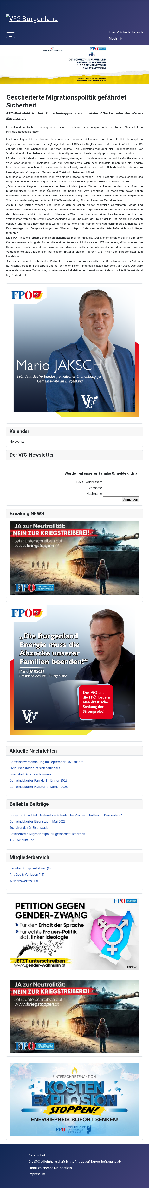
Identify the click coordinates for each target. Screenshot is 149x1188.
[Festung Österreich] (74, 64)
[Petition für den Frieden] (74, 558)
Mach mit (115, 38)
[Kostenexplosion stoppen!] (74, 1099)
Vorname (95, 488)
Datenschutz (37, 1155)
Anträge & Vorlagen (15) (27, 874)
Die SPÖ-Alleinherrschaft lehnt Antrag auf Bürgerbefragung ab (74, 1161)
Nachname (94, 493)
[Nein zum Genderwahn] (74, 933)
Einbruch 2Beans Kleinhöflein (50, 1168)
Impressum (36, 1174)
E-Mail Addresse (89, 482)
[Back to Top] (142, 1181)
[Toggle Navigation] (10, 35)
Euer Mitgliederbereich (126, 32)
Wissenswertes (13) (24, 881)
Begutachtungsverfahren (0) (30, 868)
